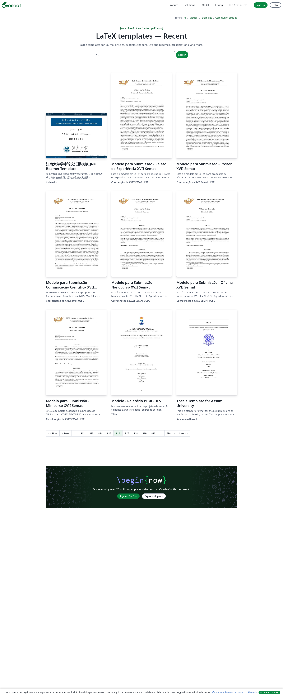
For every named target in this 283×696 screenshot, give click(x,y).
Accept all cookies (269, 692)
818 (136, 433)
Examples (206, 17)
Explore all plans (153, 496)
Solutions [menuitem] (190, 5)
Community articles (226, 17)
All (185, 17)
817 (127, 433)
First (52, 433)
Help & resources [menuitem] (237, 5)
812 (83, 433)
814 (100, 433)
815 (109, 433)
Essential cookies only (246, 692)
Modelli (194, 17)
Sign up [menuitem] (260, 5)
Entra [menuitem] (276, 5)
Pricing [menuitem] (219, 5)
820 (153, 433)
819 (145, 433)
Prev (65, 433)
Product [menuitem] (173, 5)
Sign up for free (128, 496)
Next (171, 433)
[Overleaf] (11, 5)
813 (91, 433)
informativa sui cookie (222, 692)
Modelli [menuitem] (206, 5)
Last (183, 433)
